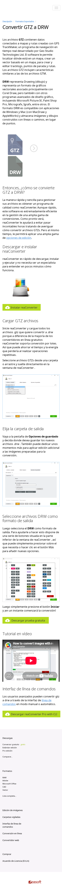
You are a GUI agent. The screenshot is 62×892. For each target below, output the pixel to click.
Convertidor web (10, 840)
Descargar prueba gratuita (28, 620)
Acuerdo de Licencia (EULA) (15, 860)
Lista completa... (9, 796)
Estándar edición (9, 747)
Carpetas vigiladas (11, 817)
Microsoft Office (9, 783)
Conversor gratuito (13, 744)
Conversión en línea (12, 833)
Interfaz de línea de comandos (11, 825)
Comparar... (7, 756)
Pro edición (7, 750)
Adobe (5, 780)
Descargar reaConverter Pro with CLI (34, 714)
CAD (4, 787)
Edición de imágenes (12, 810)
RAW (4, 777)
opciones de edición (18, 238)
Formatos (7, 770)
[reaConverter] (16, 8)
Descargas (7, 738)
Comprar (6, 854)
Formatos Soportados (24, 21)
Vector (5, 790)
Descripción (7, 21)
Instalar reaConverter (24, 307)
